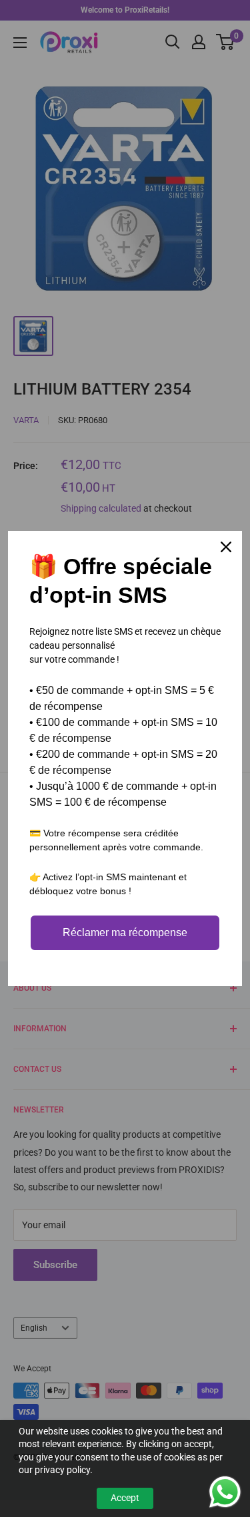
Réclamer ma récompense (125, 932)
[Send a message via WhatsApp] (225, 1492)
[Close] (226, 547)
